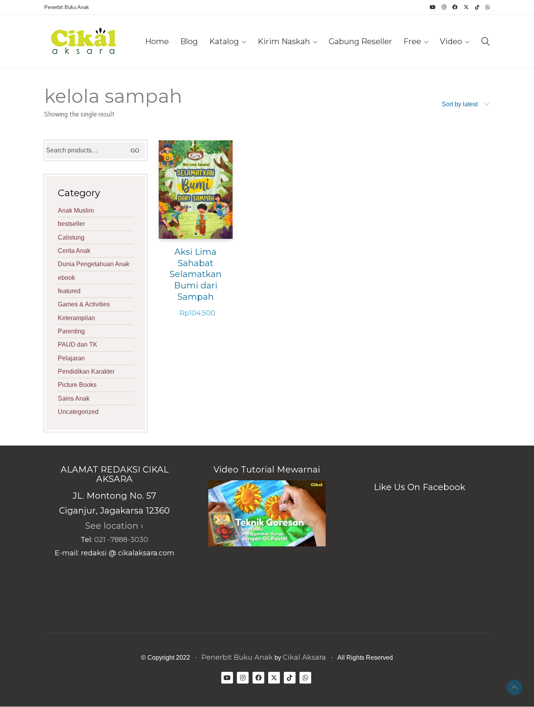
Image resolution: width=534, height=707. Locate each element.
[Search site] (485, 42)
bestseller (71, 223)
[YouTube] (227, 678)
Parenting (71, 331)
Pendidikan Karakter (86, 371)
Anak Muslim (76, 210)
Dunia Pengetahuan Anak (93, 264)
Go (135, 150)
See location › (114, 526)
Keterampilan (76, 318)
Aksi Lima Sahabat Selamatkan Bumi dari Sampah (196, 274)
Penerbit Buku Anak (237, 657)
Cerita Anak (74, 250)
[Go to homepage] (83, 41)
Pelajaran (71, 358)
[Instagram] (243, 678)
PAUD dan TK (77, 344)
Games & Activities (84, 304)
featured (69, 291)
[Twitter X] (274, 678)
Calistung (71, 237)
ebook (66, 277)
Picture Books (77, 384)
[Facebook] (258, 678)
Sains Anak (74, 398)
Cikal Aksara (304, 657)
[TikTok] (290, 678)
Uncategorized (78, 411)
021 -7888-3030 (121, 539)
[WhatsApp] (305, 678)
